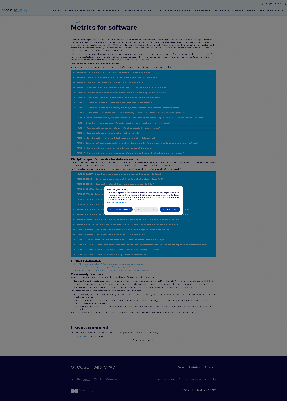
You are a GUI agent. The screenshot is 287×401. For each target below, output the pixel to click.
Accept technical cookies (120, 209)
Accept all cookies (170, 209)
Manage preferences (146, 209)
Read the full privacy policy (117, 202)
